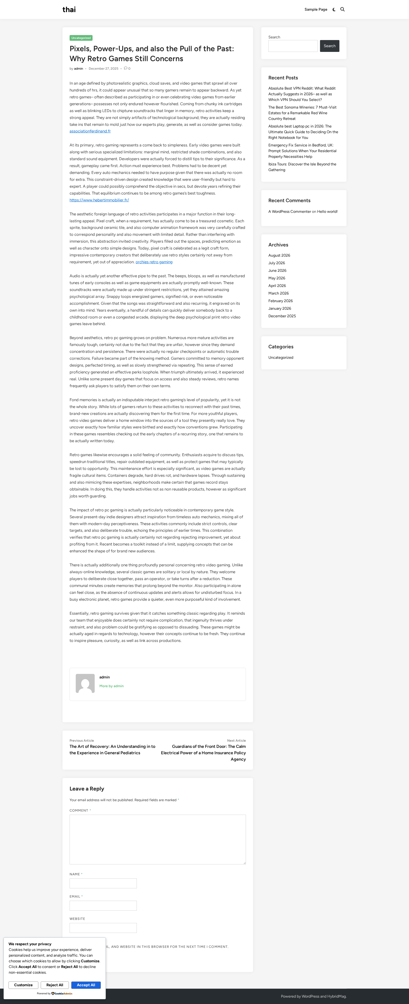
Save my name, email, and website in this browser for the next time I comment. (149, 947)
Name (76, 874)
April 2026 (277, 285)
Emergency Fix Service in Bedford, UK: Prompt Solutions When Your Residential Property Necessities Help (302, 151)
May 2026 (276, 278)
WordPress (310, 996)
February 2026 (280, 301)
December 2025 (282, 316)
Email (76, 897)
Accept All (86, 985)
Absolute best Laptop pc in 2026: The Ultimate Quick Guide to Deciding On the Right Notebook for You (303, 132)
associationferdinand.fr (90, 131)
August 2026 (279, 255)
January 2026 (279, 308)
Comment (80, 811)
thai (69, 9)
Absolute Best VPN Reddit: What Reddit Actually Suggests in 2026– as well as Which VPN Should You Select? (302, 94)
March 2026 (278, 293)
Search (274, 37)
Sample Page (316, 9)
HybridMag (336, 996)
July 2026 (276, 263)
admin (78, 69)
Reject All (54, 985)
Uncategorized (81, 38)
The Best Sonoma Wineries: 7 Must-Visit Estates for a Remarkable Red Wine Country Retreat (302, 113)
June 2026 (277, 270)
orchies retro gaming (154, 261)
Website (77, 919)
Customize (23, 985)
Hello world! (327, 211)
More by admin (111, 686)
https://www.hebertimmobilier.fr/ (99, 200)
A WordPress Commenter (289, 211)
